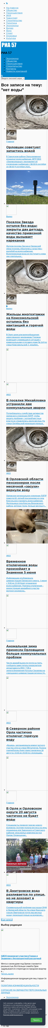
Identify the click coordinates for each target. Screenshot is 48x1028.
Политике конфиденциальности (13, 1015)
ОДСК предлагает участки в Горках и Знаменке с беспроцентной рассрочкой (21, 957)
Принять (36, 1020)
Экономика (12, 25)
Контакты (11, 69)
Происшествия (14, 13)
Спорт (9, 33)
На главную (12, 8)
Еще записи (6, 919)
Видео (9, 28)
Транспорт (11, 18)
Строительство (14, 20)
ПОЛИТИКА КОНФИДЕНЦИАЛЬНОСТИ (20, 985)
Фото (9, 30)
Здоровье (11, 36)
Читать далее (7, 974)
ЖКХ (8, 15)
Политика (11, 23)
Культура (11, 38)
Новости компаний (16, 71)
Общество (11, 10)
